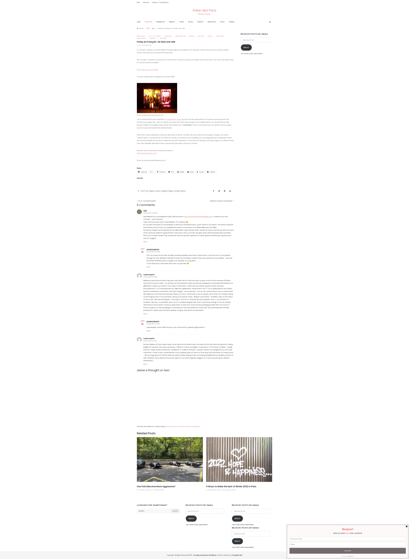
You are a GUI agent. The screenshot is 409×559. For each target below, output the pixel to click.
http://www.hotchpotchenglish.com (198, 216)
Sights (200, 22)
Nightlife (212, 22)
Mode (191, 36)
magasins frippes (167, 191)
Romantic (160, 22)
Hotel (190, 22)
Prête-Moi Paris (204, 10)
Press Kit (146, 2)
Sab (145, 210)
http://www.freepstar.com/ (147, 153)
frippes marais (154, 191)
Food (181, 22)
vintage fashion (180, 191)
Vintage (163, 38)
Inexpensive (180, 36)
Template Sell (237, 555)
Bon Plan (141, 36)
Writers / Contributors (160, 2)
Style (222, 22)
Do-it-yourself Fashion (147, 201)
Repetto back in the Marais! (221, 201)
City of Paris (155, 36)
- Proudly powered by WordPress (204, 555)
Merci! (246, 47)
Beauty (172, 22)
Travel (232, 22)
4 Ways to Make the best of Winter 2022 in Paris (231, 486)
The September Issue (173, 119)
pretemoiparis (153, 249)
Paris (210, 36)
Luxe (138, 22)
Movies (201, 36)
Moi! (138, 2)
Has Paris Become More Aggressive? (156, 486)
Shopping (141, 38)
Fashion (168, 36)
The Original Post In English (148, 70)
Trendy (152, 38)
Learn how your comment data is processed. (183, 426)
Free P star (144, 191)
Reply (145, 242)
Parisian (148, 22)
